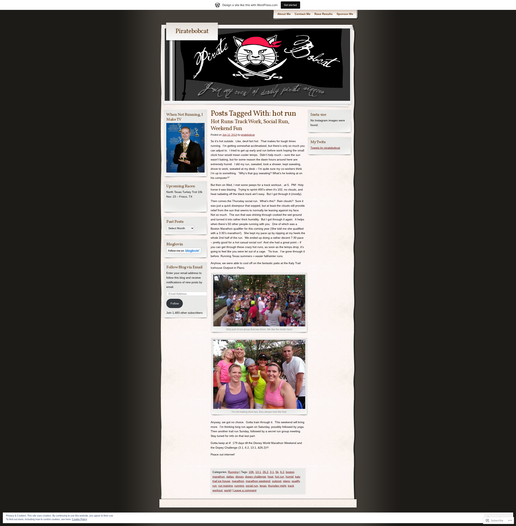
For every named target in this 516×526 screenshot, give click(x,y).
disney (239, 476)
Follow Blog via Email (184, 267)
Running (233, 472)
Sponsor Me (345, 14)
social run (252, 485)
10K (251, 472)
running (239, 485)
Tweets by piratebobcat (325, 147)
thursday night (277, 485)
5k (277, 472)
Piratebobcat (192, 31)
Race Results (323, 14)
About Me (284, 14)
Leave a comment (244, 490)
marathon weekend (258, 481)
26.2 (265, 472)
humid (289, 476)
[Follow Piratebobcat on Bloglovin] (183, 252)
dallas (230, 476)
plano (286, 481)
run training (225, 485)
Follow (175, 303)
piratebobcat (248, 134)
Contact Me (302, 14)
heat (270, 476)
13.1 (258, 472)
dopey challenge (255, 476)
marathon (238, 481)
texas (263, 485)
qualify (296, 481)
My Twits (318, 142)
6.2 (282, 472)
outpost (276, 481)
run (214, 485)
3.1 (272, 472)
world (227, 490)
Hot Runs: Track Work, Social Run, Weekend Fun (250, 125)
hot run (279, 476)
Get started (290, 4)
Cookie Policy (79, 519)
